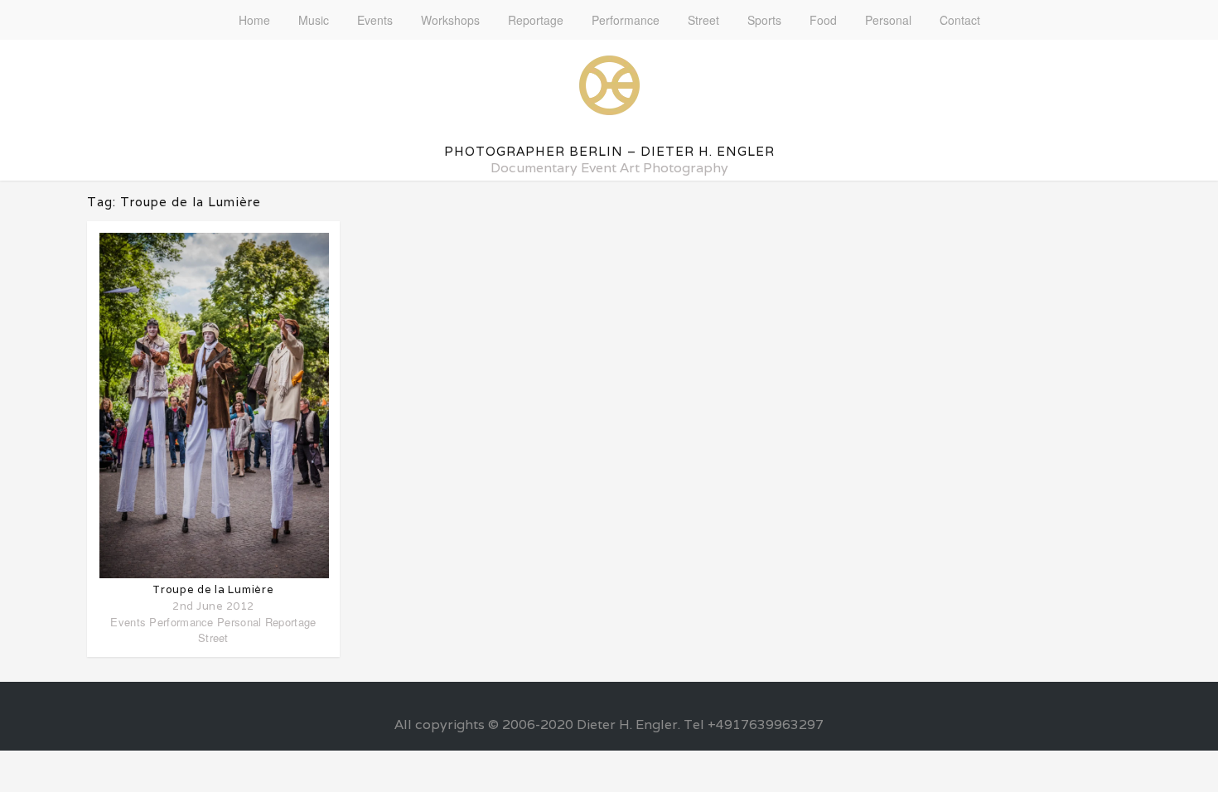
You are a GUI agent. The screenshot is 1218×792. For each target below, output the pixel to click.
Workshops (450, 20)
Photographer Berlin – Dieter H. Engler (609, 151)
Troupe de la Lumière (212, 589)
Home (254, 20)
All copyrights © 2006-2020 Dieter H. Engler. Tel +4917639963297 (609, 724)
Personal (888, 20)
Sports (764, 20)
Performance (626, 20)
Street (703, 20)
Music (313, 20)
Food (823, 20)
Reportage (535, 20)
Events (375, 20)
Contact (960, 20)
